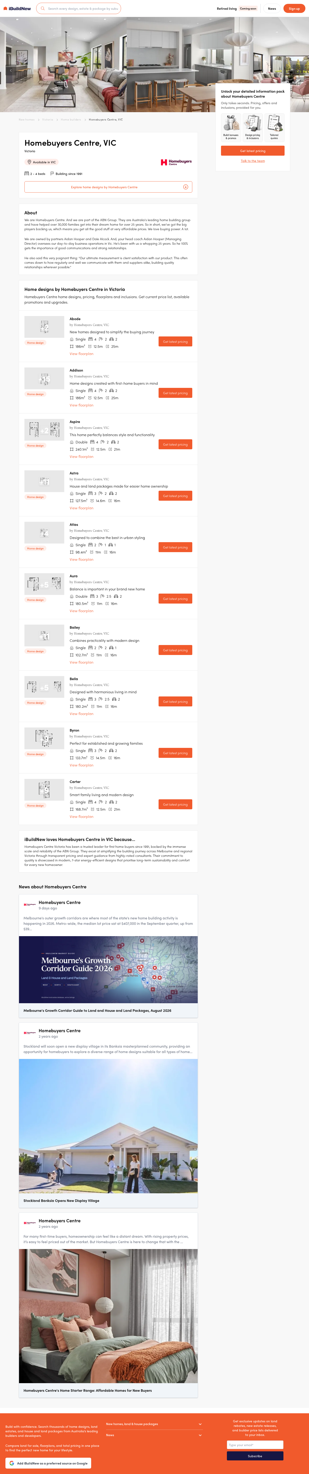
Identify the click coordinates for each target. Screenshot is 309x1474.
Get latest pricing (175, 341)
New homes (26, 119)
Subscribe (255, 1456)
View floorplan (81, 353)
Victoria (47, 119)
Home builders (71, 119)
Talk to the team (253, 160)
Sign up (294, 8)
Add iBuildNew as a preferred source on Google (52, 1463)
